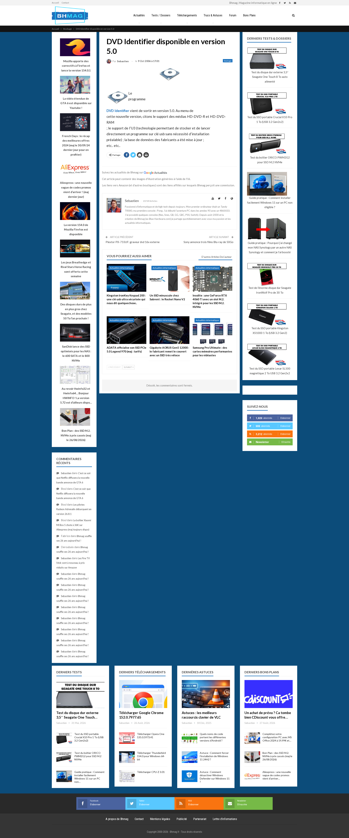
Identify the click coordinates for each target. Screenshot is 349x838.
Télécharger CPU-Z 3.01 (151, 771)
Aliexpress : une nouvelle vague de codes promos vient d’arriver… (276, 775)
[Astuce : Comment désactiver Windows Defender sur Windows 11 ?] (189, 776)
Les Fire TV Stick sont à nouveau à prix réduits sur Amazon (73, 563)
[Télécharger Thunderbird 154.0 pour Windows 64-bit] (127, 757)
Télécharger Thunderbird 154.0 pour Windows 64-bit (151, 756)
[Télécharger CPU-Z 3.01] (127, 776)
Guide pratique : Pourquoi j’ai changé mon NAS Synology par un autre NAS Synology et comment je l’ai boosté (270, 247)
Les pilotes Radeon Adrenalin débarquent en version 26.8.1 (73, 509)
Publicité (181, 819)
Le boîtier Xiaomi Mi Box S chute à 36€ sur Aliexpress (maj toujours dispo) (73, 525)
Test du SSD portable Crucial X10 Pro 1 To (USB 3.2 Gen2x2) (269, 119)
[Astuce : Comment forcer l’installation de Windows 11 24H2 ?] (189, 757)
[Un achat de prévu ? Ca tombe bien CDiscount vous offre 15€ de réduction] (268, 694)
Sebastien (66, 473)
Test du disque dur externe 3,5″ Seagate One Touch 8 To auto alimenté (269, 77)
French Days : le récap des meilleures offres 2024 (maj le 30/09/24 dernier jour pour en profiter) (76, 145)
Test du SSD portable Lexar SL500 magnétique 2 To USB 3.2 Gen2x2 (269, 371)
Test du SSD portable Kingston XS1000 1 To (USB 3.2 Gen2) (269, 330)
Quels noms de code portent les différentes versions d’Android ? (213, 737)
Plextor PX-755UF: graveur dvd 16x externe (133, 242)
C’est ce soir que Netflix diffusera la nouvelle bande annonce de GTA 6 (73, 478)
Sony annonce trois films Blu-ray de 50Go (208, 242)
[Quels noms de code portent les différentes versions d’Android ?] (189, 738)
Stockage (227, 61)
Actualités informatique (121, 267)
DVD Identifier (118, 111)
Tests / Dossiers (160, 15)
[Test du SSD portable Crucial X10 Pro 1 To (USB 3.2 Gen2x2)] (64, 738)
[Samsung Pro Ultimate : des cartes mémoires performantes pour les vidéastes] (212, 330)
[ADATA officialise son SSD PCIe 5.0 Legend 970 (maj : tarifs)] (126, 330)
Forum (232, 15)
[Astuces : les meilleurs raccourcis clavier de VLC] (206, 694)
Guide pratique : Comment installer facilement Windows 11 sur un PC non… (89, 776)
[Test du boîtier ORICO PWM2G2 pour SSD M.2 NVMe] (64, 757)
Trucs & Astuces (213, 15)
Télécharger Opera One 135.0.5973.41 (150, 735)
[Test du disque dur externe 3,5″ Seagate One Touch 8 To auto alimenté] (80, 694)
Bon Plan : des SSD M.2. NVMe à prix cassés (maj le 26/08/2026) (277, 756)
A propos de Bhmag (117, 819)
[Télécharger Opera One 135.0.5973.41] (127, 738)
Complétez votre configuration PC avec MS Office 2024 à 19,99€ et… (277, 737)
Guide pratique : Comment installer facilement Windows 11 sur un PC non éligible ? (269, 202)
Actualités (139, 15)
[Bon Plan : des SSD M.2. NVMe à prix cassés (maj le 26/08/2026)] (252, 757)
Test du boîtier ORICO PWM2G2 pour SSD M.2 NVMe (270, 160)
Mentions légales (160, 819)
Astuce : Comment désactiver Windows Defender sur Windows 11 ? (215, 776)
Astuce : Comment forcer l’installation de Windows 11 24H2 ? (214, 756)
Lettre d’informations (225, 819)
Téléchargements (187, 15)
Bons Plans (249, 15)
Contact (65, 2)
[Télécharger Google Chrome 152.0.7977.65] (143, 694)
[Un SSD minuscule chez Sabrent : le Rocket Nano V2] (169, 278)
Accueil (55, 2)
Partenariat (199, 819)
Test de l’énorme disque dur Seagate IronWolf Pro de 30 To (269, 290)
